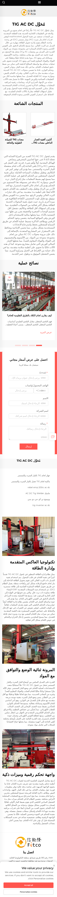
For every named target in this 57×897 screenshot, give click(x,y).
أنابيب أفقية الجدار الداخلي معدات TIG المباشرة (42, 141)
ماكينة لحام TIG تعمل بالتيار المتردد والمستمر (30, 481)
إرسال (28, 446)
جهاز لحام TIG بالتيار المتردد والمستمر (34, 475)
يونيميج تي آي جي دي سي (39, 499)
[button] (39, 345)
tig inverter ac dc (41, 505)
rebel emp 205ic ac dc (39, 487)
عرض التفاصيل (43, 124)
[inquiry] (52, 436)
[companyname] (28, 12)
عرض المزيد (46, 332)
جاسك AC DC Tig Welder (38, 493)
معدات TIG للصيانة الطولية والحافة (14, 141)
